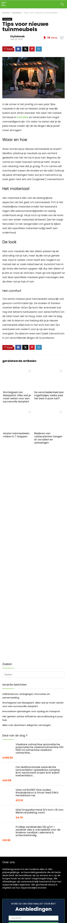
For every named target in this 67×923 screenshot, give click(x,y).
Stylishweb (17, 36)
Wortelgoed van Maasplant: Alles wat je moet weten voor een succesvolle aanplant (17, 396)
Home (5, 12)
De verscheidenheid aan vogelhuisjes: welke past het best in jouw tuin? (49, 395)
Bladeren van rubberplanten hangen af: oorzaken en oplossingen (48, 438)
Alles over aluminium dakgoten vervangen (26, 725)
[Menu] (3, 4)
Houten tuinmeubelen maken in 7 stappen (16, 435)
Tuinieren (16, 12)
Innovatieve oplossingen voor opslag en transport (31, 711)
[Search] (62, 4)
